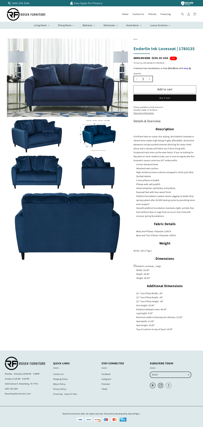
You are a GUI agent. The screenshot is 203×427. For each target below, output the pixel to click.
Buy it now (165, 98)
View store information (144, 113)
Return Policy (59, 384)
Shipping (138, 62)
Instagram (106, 379)
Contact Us (58, 374)
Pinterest (106, 384)
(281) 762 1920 (11, 388)
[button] (183, 13)
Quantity (137, 73)
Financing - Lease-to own (65, 394)
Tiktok (104, 389)
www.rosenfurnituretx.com (18, 393)
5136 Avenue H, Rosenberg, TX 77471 (21, 383)
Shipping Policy (60, 379)
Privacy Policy (59, 389)
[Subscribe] (188, 375)
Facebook (106, 374)
